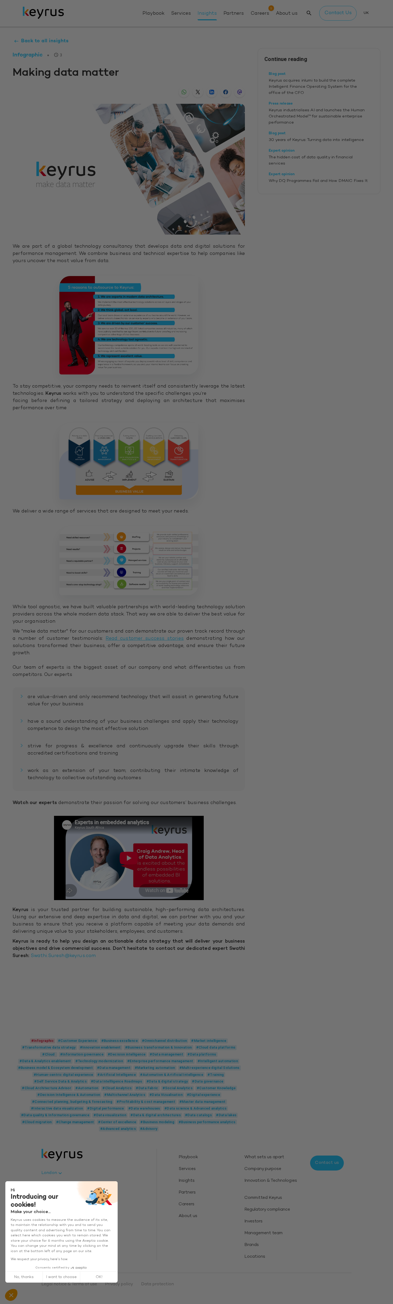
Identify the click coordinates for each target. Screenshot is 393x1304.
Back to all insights (44, 41)
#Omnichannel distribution (164, 1041)
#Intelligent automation (218, 1061)
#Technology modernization (99, 1061)
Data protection (157, 1284)
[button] (11, 1294)
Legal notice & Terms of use (69, 1284)
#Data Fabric (147, 1088)
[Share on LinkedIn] (211, 92)
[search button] (309, 13)
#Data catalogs (198, 1115)
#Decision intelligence (126, 1054)
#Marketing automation (155, 1068)
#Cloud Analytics (117, 1088)
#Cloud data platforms (216, 1047)
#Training (215, 1075)
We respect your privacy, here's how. (39, 1259)
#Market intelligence (208, 1041)
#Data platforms (201, 1054)
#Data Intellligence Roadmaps (116, 1081)
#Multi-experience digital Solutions (209, 1068)
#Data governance (207, 1081)
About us (287, 14)
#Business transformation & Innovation (158, 1047)
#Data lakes (226, 1115)
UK (366, 13)
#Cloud (48, 1054)
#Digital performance (105, 1108)
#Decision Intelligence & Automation (68, 1095)
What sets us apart (264, 1157)
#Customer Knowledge (216, 1088)
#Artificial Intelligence (116, 1075)
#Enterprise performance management (160, 1061)
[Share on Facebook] (225, 92)
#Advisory (148, 1129)
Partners (234, 14)
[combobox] (52, 1173)
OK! (99, 1277)
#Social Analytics (177, 1088)
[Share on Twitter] (197, 92)
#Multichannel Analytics (124, 1095)
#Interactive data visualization (57, 1108)
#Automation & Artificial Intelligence (171, 1075)
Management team (263, 1233)
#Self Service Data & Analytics (60, 1081)
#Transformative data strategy (49, 1047)
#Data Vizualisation (166, 1095)
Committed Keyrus (263, 1197)
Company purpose (262, 1169)
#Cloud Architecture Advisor (46, 1088)
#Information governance (82, 1054)
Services (181, 14)
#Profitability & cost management (146, 1102)
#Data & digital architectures (155, 1115)
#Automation (86, 1088)
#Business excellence (119, 1041)
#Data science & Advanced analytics (195, 1108)
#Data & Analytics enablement (45, 1061)
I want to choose (61, 1277)
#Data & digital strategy (167, 1081)
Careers (260, 14)
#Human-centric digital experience (63, 1075)
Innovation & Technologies (270, 1180)
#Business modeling (157, 1122)
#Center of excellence (117, 1122)
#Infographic (42, 1041)
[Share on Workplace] (239, 92)
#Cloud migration (37, 1122)
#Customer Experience (77, 1041)
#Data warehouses (144, 1108)
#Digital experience (203, 1095)
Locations (254, 1256)
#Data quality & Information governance (55, 1115)
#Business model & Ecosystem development (55, 1068)
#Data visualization (110, 1115)
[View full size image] (128, 325)
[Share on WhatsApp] (184, 92)
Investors (253, 1221)
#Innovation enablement (100, 1047)
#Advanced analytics (118, 1129)
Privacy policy (119, 1284)
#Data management (166, 1054)
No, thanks (24, 1277)
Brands (251, 1245)
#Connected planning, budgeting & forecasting (72, 1102)
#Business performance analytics (207, 1122)
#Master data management (202, 1102)
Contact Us (338, 13)
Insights (207, 14)
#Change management (75, 1122)
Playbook (153, 14)
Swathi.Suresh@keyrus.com (63, 956)
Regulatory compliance (267, 1209)
